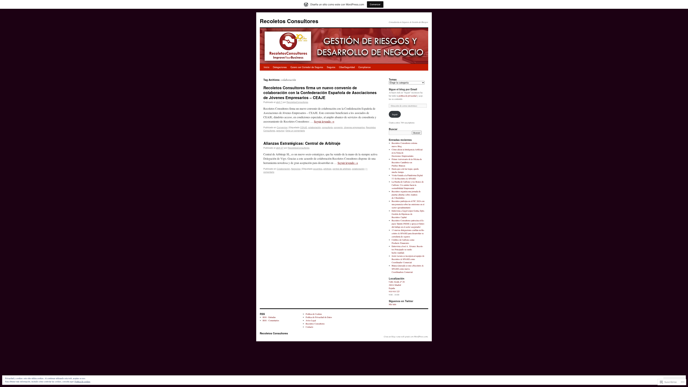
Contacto (309, 326)
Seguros (331, 67)
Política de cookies (82, 381)
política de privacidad (408, 95)
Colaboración (283, 168)
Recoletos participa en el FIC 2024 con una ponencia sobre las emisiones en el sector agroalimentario (408, 204)
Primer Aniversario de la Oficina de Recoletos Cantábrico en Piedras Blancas (407, 162)
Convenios (282, 127)
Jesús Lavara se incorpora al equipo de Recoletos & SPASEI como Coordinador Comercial (408, 259)
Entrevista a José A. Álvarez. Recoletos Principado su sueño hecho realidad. (407, 249)
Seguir (395, 114)
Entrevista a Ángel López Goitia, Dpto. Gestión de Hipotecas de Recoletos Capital (408, 214)
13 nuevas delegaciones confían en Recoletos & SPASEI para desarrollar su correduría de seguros (408, 233)
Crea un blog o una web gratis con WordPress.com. (406, 336)
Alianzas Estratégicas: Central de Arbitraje (301, 143)
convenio (338, 127)
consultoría (327, 127)
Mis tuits (392, 304)
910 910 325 (394, 291)
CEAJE (303, 127)
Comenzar (375, 4)
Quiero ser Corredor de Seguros (306, 67)
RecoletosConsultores (297, 102)
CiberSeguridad (347, 67)
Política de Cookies (314, 313)
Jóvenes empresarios (354, 127)
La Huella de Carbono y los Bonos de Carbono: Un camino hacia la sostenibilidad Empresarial (408, 185)
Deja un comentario (295, 130)
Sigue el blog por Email (403, 89)
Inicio (266, 67)
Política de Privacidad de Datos (319, 317)
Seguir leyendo (324, 121)
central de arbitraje (342, 168)
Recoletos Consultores (289, 21)
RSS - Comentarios (271, 320)
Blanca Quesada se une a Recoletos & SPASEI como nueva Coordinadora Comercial (408, 268)
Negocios (295, 168)
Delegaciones (280, 67)
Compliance (364, 67)
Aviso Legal (311, 320)
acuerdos (317, 168)
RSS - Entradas (269, 317)
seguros (280, 130)
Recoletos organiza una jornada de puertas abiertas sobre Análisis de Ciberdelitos (406, 194)
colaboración (314, 127)
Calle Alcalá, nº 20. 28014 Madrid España (397, 285)
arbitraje (327, 168)
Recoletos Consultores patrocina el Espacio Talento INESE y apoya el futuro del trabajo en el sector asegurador (408, 223)
